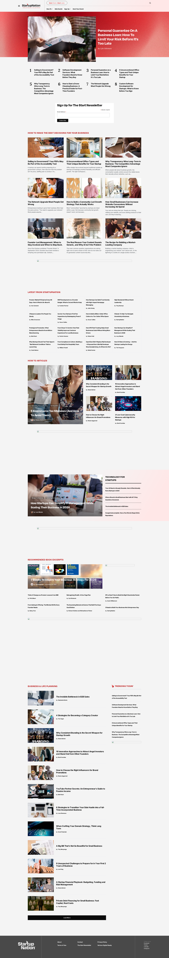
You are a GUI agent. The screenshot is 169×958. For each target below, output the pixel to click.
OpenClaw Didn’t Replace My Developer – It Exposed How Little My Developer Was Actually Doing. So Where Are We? (98, 344)
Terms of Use (61, 945)
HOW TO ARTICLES (37, 360)
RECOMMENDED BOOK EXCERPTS (46, 559)
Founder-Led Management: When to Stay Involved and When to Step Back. (45, 243)
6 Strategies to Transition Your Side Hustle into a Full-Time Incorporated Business (80, 808)
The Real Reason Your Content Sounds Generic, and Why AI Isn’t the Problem (84, 243)
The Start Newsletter (84, 945)
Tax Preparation (54, 405)
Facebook (146, 943)
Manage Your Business (37, 498)
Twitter (146, 945)
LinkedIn (146, 946)
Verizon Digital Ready (105, 945)
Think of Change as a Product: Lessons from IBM (43, 595)
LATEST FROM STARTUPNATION (44, 292)
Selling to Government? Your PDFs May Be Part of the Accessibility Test (45, 162)
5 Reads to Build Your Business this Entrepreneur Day (122, 607)
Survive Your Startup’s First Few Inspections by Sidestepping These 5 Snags (69, 316)
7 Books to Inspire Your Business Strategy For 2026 (63, 579)
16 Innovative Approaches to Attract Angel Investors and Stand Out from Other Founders (127, 386)
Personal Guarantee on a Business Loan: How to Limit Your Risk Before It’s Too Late (118, 36)
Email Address (61, 112)
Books (33, 574)
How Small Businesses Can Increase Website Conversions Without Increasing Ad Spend (121, 204)
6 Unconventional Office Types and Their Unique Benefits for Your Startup (84, 162)
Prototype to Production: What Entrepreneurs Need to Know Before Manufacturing (40, 330)
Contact (80, 942)
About (59, 942)
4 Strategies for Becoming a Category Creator (77, 715)
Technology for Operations (53, 498)
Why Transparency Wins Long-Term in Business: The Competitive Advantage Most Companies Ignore (123, 163)
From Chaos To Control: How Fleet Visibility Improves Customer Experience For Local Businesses (68, 330)
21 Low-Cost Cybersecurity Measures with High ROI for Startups (125, 417)
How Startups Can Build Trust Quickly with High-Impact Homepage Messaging (97, 302)
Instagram (146, 948)
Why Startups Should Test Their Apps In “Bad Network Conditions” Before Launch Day (41, 344)
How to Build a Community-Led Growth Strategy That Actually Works (84, 203)
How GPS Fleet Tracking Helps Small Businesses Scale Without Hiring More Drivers (98, 330)
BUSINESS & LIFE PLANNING (42, 686)
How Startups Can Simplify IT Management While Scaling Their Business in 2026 (124, 330)
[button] (19, 6)
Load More (66, 917)
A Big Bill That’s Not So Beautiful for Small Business (79, 846)
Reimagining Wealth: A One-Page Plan (79, 595)
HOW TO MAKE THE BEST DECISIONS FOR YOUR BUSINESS (58, 132)
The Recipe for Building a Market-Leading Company (120, 243)
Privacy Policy (102, 942)
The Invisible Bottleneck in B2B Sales (116, 506)
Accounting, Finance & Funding (39, 405)
